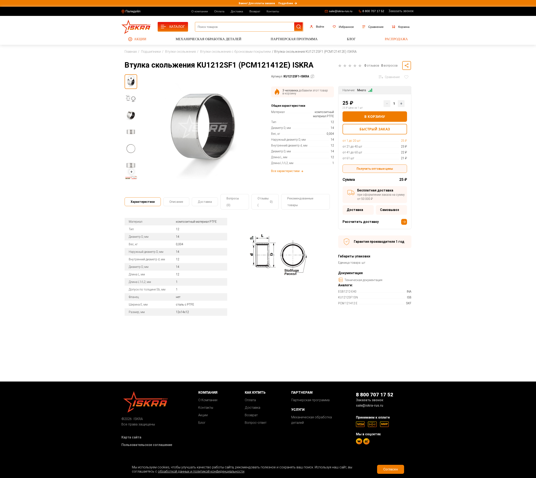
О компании (199, 11)
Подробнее (285, 3)
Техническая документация (363, 280)
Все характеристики (285, 171)
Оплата (219, 11)
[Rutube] (366, 441)
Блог (351, 39)
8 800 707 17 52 (373, 11)
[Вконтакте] (359, 441)
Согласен (390, 469)
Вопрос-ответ (256, 423)
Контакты (273, 11)
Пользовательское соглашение (146, 445)
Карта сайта (131, 437)
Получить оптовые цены (375, 168)
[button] (131, 171)
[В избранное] (407, 77)
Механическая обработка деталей (208, 39)
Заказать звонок (401, 11)
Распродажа (396, 39)
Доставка (237, 11)
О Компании (207, 400)
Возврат (254, 11)
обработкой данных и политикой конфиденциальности (201, 471)
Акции (140, 39)
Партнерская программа (294, 39)
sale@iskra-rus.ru (340, 11)
